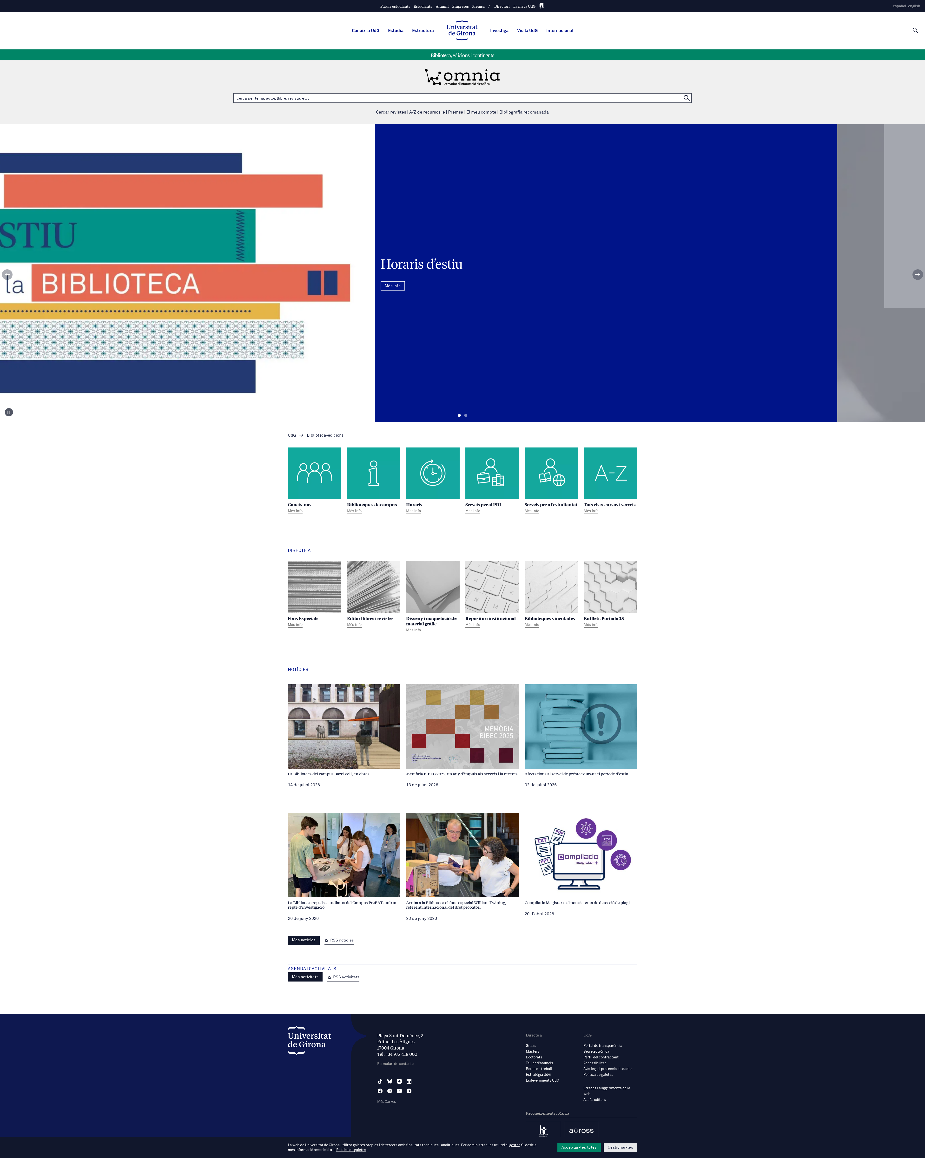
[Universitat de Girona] (309, 1042)
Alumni (442, 6)
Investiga (499, 31)
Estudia (395, 31)
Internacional (559, 31)
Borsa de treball (539, 1069)
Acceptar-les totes (579, 1147)
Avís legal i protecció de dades (607, 1069)
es (899, 6)
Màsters (533, 1051)
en (914, 6)
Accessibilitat (594, 1063)
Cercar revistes (391, 112)
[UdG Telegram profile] (409, 1091)
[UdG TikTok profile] (380, 1081)
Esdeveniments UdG (542, 1080)
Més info (462, 294)
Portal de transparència (602, 1046)
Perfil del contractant (601, 1057)
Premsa (478, 6)
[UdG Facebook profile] (380, 1091)
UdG (292, 435)
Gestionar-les (620, 1147)
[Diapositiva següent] (917, 274)
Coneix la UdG (365, 31)
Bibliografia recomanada (524, 112)
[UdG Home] (462, 31)
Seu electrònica (596, 1051)
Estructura (423, 31)
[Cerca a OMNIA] (687, 98)
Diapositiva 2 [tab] (465, 415)
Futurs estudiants (395, 6)
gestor (514, 1145)
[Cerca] (915, 30)
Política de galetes (598, 1075)
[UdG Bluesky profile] (390, 1081)
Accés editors (594, 1100)
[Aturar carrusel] (9, 412)
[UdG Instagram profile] (399, 1081)
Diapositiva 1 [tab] (459, 415)
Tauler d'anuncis (539, 1063)
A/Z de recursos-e (427, 112)
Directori (502, 6)
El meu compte (481, 112)
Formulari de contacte (395, 1064)
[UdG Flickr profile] (390, 1091)
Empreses (460, 6)
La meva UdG (524, 6)
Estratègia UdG (538, 1075)
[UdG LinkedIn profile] (409, 1081)
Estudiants (423, 6)
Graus (531, 1046)
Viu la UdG (527, 31)
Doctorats (534, 1057)
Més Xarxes (386, 1102)
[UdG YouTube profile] (399, 1091)
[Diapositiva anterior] (7, 274)
